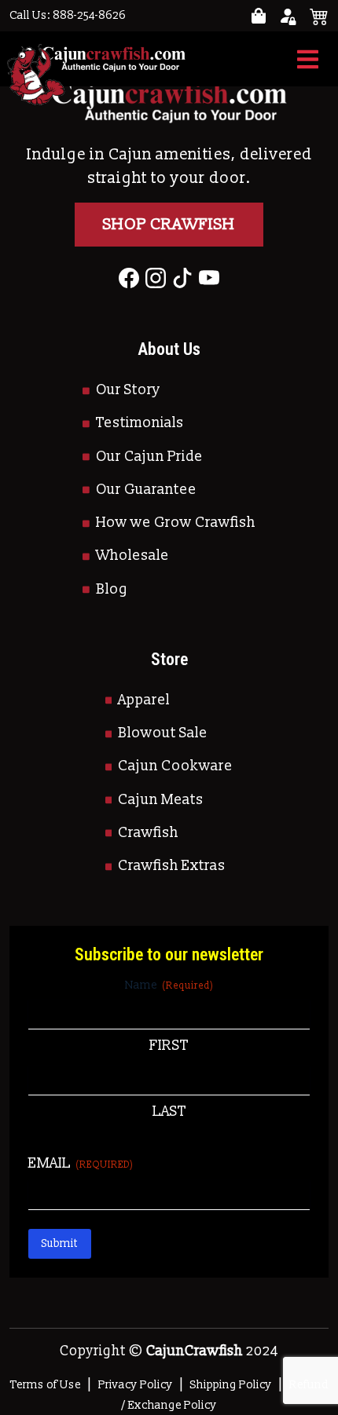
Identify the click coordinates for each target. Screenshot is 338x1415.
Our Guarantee (146, 490)
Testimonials (140, 423)
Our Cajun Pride (149, 457)
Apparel (144, 700)
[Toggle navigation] (308, 59)
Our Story (128, 390)
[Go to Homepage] (97, 59)
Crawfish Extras (172, 866)
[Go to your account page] (259, 16)
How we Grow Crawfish (175, 523)
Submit (60, 1243)
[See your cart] (319, 15)
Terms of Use (45, 1384)
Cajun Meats (161, 800)
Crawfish (148, 833)
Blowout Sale (163, 733)
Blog (112, 589)
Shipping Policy (231, 1384)
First (169, 1046)
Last (169, 1111)
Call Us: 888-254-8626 (67, 15)
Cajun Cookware (175, 766)
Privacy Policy (135, 1384)
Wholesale (132, 556)
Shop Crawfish (169, 224)
